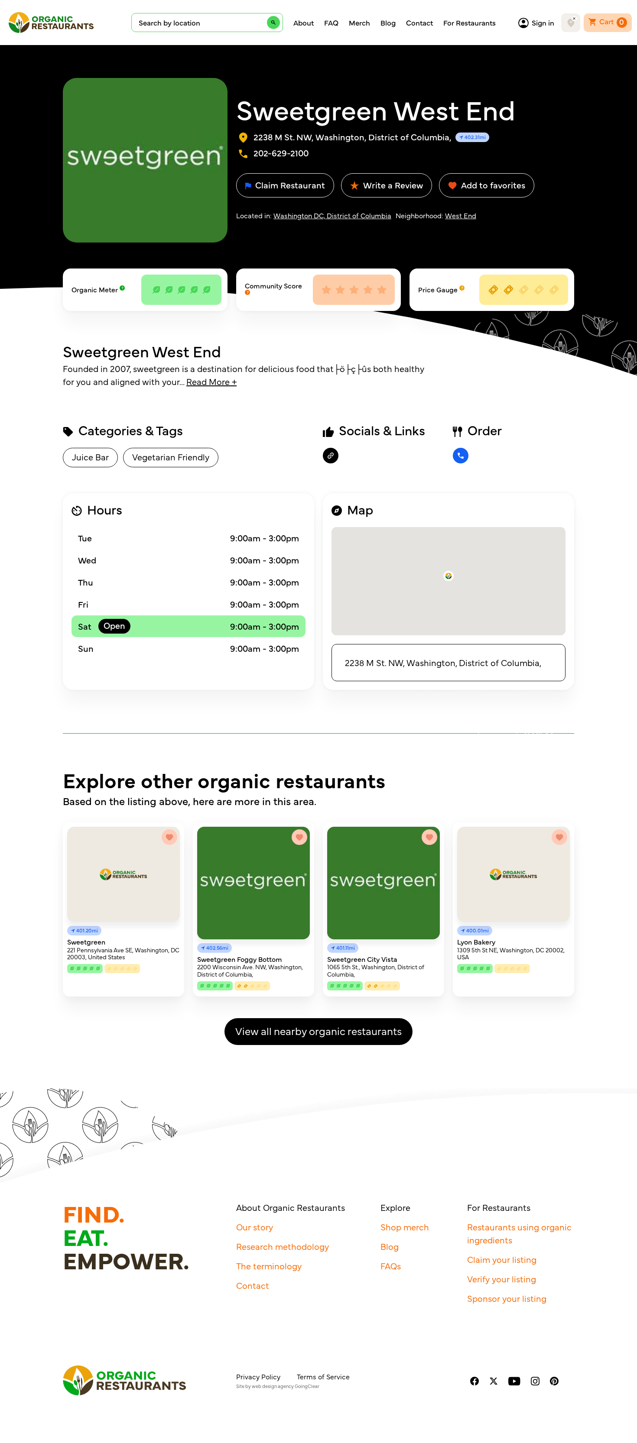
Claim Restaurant (289, 185)
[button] (448, 576)
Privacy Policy (258, 1376)
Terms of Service (323, 1376)
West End (460, 215)
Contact (419, 22)
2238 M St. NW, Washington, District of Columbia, (443, 662)
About (303, 22)
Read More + (211, 381)
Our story (254, 1227)
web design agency (273, 1386)
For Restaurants (469, 22)
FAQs (390, 1266)
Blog (388, 22)
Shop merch (404, 1227)
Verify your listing (501, 1278)
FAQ (331, 22)
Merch (359, 22)
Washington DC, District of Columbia (332, 215)
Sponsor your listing (506, 1298)
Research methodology (282, 1246)
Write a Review (392, 185)
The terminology (269, 1266)
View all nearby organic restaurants (318, 1030)
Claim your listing (501, 1259)
